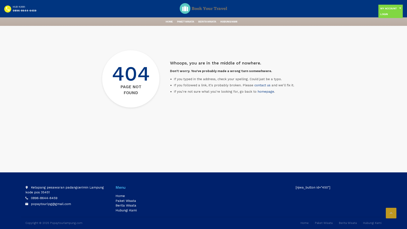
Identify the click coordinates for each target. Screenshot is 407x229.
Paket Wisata (185, 21)
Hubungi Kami (228, 21)
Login (384, 14)
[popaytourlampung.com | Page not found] (203, 8)
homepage (266, 92)
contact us (262, 85)
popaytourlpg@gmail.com (51, 204)
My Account (388, 8)
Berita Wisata (207, 21)
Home (169, 21)
